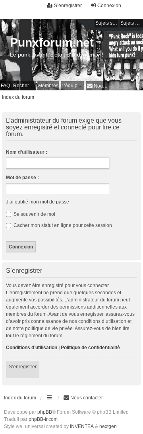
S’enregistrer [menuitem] (68, 5)
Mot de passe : (22, 177)
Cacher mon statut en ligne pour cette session (62, 225)
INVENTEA (82, 426)
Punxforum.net (52, 42)
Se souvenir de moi (33, 214)
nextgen (108, 426)
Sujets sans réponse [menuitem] (106, 23)
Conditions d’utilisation (31, 347)
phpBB (44, 412)
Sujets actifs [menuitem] (131, 23)
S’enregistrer (23, 366)
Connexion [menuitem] (109, 5)
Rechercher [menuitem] (24, 85)
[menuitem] (97, 85)
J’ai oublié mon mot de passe (37, 202)
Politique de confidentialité (90, 347)
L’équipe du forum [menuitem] (73, 85)
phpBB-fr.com (43, 419)
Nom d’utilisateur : (26, 152)
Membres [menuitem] (48, 85)
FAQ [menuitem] (5, 85)
